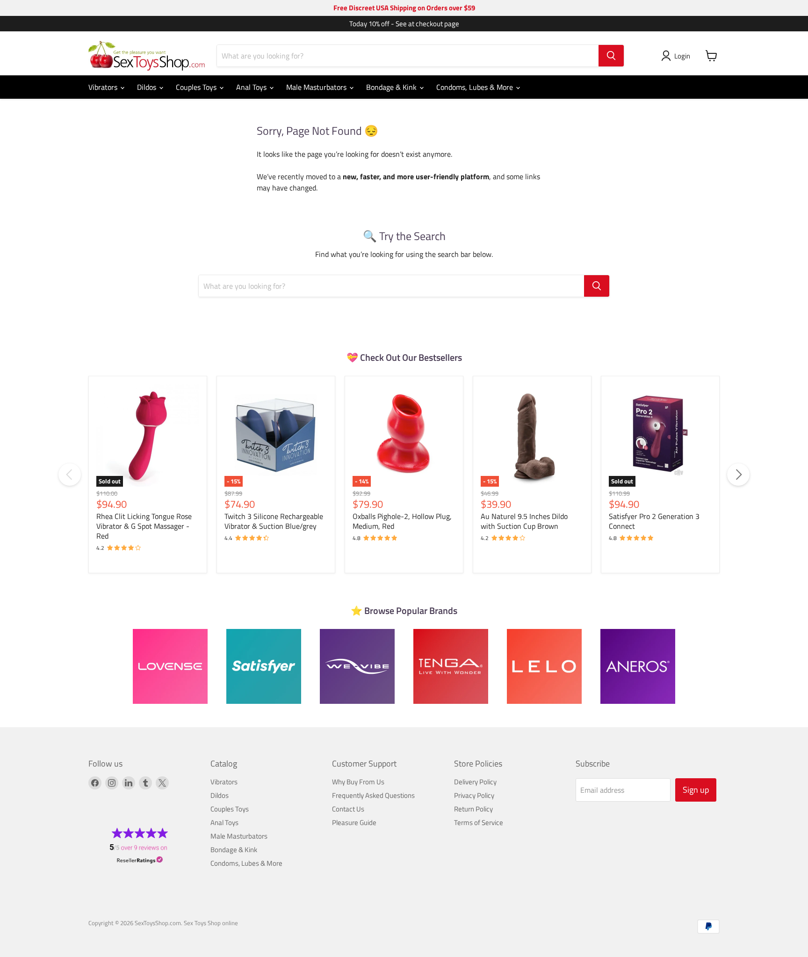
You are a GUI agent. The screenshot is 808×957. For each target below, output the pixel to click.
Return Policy (473, 809)
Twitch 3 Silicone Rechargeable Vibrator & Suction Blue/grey (273, 521)
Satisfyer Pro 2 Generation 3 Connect (654, 521)
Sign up (696, 789)
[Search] (611, 55)
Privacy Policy (474, 795)
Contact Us (348, 809)
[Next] (738, 474)
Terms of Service (478, 822)
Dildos (147, 87)
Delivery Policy (475, 781)
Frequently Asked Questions (373, 795)
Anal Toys (252, 87)
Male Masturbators (317, 87)
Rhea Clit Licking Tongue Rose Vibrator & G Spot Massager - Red (144, 526)
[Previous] (69, 474)
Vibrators (103, 87)
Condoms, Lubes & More (475, 87)
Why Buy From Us (358, 781)
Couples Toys (197, 87)
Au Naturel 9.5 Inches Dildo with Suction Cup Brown (524, 521)
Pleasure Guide (354, 822)
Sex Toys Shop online (211, 923)
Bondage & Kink (392, 87)
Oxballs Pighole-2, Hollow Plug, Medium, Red (402, 521)
